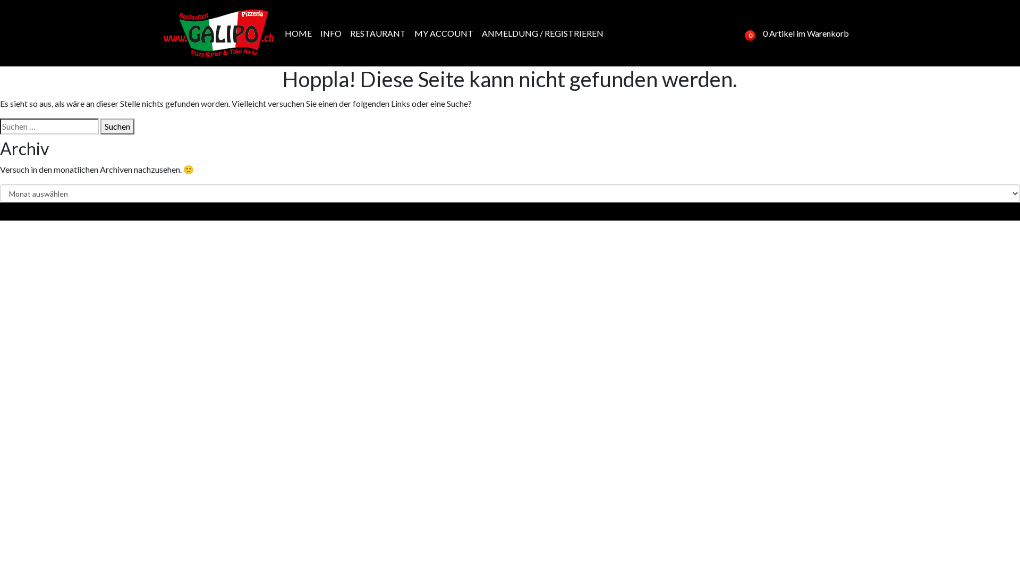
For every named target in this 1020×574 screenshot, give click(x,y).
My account (443, 33)
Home (298, 33)
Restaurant (378, 33)
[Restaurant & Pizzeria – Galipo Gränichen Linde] (219, 33)
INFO (331, 33)
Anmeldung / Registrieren (543, 33)
